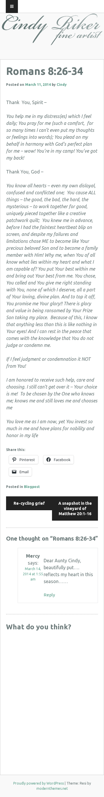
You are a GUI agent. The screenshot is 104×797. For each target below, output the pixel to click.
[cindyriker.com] (52, 40)
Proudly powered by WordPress (38, 783)
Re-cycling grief (29, 503)
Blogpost (32, 487)
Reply (49, 594)
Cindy (62, 84)
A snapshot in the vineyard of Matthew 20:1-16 (75, 508)
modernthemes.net (52, 788)
